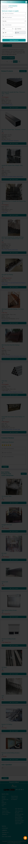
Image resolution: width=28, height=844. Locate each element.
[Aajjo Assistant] (25, 838)
